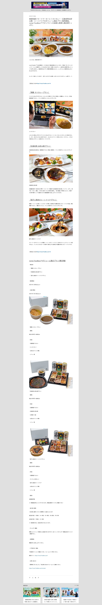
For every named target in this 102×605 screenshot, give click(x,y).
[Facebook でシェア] (29, 577)
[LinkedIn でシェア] (35, 577)
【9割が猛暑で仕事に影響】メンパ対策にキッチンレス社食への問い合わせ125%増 (51, 601)
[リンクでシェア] (38, 577)
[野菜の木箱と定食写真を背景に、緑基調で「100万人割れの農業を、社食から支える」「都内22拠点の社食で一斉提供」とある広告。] (31, 592)
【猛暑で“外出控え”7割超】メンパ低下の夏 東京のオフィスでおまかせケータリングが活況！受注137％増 (70, 601)
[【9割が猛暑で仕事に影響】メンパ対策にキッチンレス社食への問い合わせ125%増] (51, 592)
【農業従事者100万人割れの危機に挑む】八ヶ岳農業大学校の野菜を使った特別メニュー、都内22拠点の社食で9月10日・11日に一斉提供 (32, 601)
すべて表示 (77, 585)
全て (24, 8)
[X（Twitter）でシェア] (32, 577)
